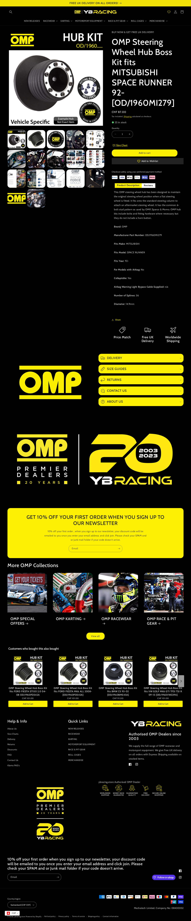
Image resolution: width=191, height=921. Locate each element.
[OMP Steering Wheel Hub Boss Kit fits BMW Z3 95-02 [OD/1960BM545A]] (118, 670)
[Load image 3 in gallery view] (56, 139)
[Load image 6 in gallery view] (16, 159)
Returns (11, 744)
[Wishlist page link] (168, 11)
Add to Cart (28, 704)
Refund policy (50, 916)
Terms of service (78, 916)
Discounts (12, 749)
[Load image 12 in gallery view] (36, 179)
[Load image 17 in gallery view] (36, 198)
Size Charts (13, 734)
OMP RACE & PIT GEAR (161, 621)
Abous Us (12, 728)
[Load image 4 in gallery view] (75, 139)
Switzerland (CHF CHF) (21, 905)
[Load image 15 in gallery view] (95, 179)
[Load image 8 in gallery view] (56, 159)
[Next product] (181, 681)
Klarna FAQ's (13, 765)
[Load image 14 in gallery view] (75, 179)
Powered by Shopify (34, 916)
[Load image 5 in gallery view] (95, 139)
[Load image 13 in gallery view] (56, 179)
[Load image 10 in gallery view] (95, 159)
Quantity (115, 128)
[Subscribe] (119, 548)
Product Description (128, 185)
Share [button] (118, 319)
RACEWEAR (74, 734)
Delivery (11, 739)
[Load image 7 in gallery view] (36, 159)
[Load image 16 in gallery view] (16, 198)
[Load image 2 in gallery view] (36, 139)
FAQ (9, 754)
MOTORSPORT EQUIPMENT (81, 744)
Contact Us (12, 760)
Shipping (128, 116)
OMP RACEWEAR (116, 618)
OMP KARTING (69, 618)
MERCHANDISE (75, 760)
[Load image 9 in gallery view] (75, 159)
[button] (10, 12)
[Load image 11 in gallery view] (16, 179)
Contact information (111, 916)
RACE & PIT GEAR (76, 749)
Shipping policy (94, 916)
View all (95, 636)
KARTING (72, 739)
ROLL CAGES (74, 754)
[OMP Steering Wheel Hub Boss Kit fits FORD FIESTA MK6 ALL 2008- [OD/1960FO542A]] (73, 670)
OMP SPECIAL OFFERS (22, 621)
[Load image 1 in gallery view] (16, 139)
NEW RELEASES (76, 728)
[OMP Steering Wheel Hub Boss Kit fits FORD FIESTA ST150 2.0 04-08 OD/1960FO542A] (28, 670)
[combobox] (12, 913)
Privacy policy (63, 916)
